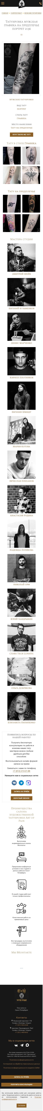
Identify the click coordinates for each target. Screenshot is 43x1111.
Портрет (21, 109)
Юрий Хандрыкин (21, 619)
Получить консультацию (21, 1084)
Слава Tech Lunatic (21, 653)
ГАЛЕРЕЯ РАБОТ (16, 13)
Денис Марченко (21, 343)
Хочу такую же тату (22, 135)
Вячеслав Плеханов (21, 481)
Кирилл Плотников (21, 377)
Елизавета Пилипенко (21, 722)
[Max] (28, 782)
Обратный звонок (21, 798)
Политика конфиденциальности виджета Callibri (21, 1068)
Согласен (21, 1106)
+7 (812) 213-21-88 (21, 771)
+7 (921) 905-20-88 (21, 1025)
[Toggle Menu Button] (2, 3)
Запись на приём (21, 792)
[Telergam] (21, 782)
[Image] (12, 155)
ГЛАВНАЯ (5, 13)
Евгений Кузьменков (21, 308)
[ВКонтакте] (16, 1045)
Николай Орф (21, 584)
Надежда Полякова (21, 550)
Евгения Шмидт (21, 412)
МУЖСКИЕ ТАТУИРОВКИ (32, 13)
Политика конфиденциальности (21, 1060)
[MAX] (27, 1045)
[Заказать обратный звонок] (40, 3)
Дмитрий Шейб (21, 274)
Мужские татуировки (21, 99)
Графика (21, 118)
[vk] (14, 782)
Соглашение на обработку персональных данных (21, 1064)
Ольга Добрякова (21, 688)
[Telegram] (22, 1045)
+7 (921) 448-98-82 (21, 1032)
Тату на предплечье (21, 127)
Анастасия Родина (21, 515)
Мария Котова (21, 446)
